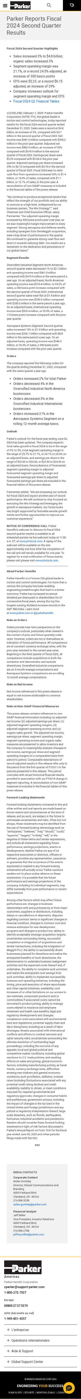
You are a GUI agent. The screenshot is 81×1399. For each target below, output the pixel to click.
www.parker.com (20, 613)
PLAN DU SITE (16, 1392)
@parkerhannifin (43, 613)
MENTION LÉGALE (46, 1392)
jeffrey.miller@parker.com (29, 1234)
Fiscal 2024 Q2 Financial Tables (36, 101)
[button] (69, 1388)
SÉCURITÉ (30, 1392)
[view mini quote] (72, 5)
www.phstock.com (31, 541)
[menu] (5, 5)
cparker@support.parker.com (24, 1287)
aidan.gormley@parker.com (30, 1204)
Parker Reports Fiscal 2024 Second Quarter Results (34, 25)
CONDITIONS (64, 1392)
